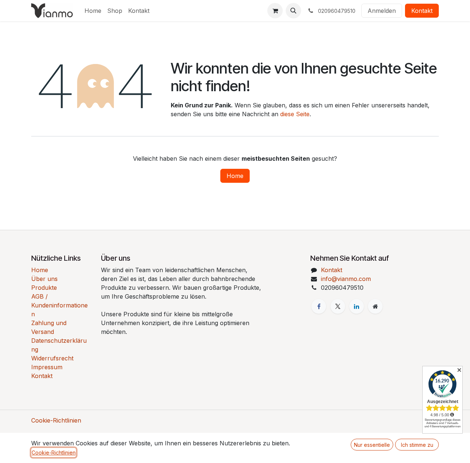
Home (235, 175)
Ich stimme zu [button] (417, 445)
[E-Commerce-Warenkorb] (275, 10)
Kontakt (422, 10)
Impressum (46, 367)
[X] (337, 306)
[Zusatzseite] (375, 306)
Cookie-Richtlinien (56, 420)
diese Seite (295, 114)
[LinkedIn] (356, 306)
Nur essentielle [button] (372, 445)
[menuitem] (93, 10)
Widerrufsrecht (52, 358)
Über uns (44, 278)
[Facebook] (318, 306)
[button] (293, 10)
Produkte (44, 287)
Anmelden (382, 10)
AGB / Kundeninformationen (59, 305)
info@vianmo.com (346, 278)
